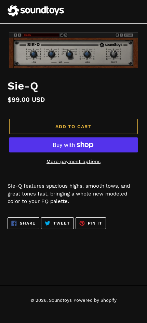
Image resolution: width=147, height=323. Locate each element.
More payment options (73, 161)
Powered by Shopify (95, 300)
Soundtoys (60, 300)
